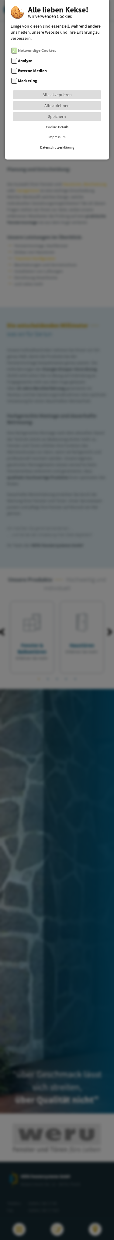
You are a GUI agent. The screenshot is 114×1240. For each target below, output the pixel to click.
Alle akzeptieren (57, 94)
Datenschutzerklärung (57, 147)
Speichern (57, 116)
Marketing (27, 81)
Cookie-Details (57, 127)
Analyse (25, 61)
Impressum (57, 137)
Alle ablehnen (57, 105)
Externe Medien (32, 71)
